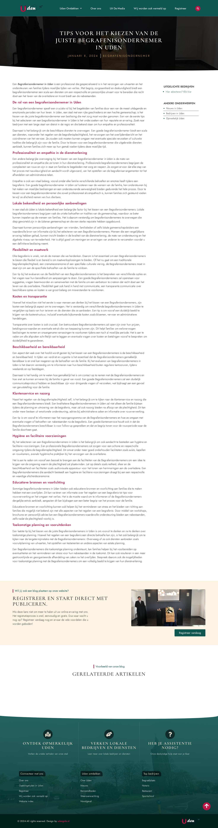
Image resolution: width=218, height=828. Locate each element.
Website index (26, 801)
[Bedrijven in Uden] (109, 734)
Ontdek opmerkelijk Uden (48, 745)
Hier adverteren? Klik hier (178, 91)
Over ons (96, 8)
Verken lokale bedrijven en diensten (109, 745)
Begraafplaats (148, 780)
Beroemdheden (88, 791)
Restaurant (147, 791)
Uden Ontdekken (69, 8)
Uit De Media (117, 8)
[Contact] (170, 734)
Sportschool (148, 796)
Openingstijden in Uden (31, 785)
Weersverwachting (90, 796)
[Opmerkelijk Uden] (48, 734)
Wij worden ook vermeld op (150, 8)
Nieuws (84, 785)
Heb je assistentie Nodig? (170, 745)
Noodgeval (86, 801)
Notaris (145, 785)
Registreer (180, 8)
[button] (198, 8)
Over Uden (86, 780)
